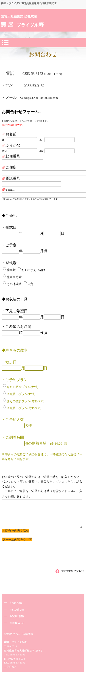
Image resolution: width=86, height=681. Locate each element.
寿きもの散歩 (44, 616)
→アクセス (10, 666)
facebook (44, 603)
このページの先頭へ (69, 571)
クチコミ (44, 623)
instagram (44, 610)
